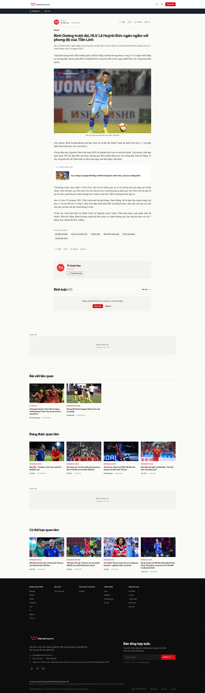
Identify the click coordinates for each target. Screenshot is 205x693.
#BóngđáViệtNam (73, 406)
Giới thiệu (132, 591)
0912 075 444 (38, 658)
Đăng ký (108, 306)
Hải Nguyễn (71, 415)
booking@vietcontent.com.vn (42, 655)
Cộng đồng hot (109, 599)
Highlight (107, 595)
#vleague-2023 (61, 238)
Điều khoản (132, 603)
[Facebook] (31, 668)
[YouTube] (37, 668)
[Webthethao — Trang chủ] (40, 4)
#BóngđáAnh (109, 560)
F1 (30, 610)
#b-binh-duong (61, 234)
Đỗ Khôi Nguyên (34, 418)
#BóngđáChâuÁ (35, 464)
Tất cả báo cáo (59, 591)
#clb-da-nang (129, 234)
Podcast (82, 591)
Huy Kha (144, 473)
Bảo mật (131, 607)
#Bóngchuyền (146, 560)
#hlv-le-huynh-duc (79, 234)
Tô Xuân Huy (65, 23)
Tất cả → (48, 11)
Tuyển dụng (133, 599)
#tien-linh (95, 234)
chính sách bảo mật (143, 662)
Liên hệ (131, 595)
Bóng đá (56, 30)
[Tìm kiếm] (157, 4)
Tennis (31, 599)
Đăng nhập (170, 4)
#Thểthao (33, 406)
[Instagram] (43, 668)
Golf (30, 607)
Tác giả (106, 603)
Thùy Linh (144, 572)
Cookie (173, 689)
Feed (105, 591)
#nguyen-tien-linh (111, 234)
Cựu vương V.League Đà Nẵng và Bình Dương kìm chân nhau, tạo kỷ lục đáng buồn (105, 175)
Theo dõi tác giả (76, 273)
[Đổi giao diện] (162, 4)
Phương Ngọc (108, 473)
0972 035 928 (51, 658)
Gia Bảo (32, 473)
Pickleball (32, 603)
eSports (32, 614)
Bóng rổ (32, 595)
